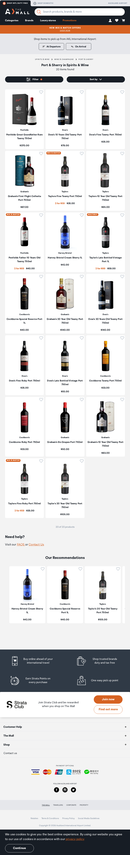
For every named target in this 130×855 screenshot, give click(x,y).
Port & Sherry (86, 59)
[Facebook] (56, 789)
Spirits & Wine (42, 59)
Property (84, 805)
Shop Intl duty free (17, 3)
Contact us (10, 753)
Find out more (108, 709)
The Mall (46, 805)
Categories (11, 20)
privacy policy (75, 839)
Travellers (58, 805)
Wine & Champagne (64, 59)
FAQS (21, 544)
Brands (29, 20)
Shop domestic (45, 3)
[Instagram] (65, 789)
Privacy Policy (68, 818)
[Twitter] (73, 789)
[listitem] (24, 119)
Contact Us (36, 544)
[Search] (39, 12)
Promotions (69, 20)
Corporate (71, 805)
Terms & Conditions (50, 818)
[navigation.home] (17, 12)
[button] (110, 20)
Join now (108, 699)
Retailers (34, 818)
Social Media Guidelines (88, 818)
